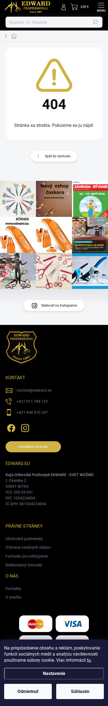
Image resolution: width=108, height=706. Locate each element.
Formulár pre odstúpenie (27, 556)
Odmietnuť (27, 691)
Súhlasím (80, 691)
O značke (13, 597)
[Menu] (101, 7)
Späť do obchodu (58, 156)
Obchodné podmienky (24, 538)
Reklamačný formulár (24, 565)
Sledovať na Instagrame (59, 305)
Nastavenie (54, 673)
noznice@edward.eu (34, 390)
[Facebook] (10, 427)
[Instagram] (24, 427)
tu (89, 660)
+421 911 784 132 (32, 401)
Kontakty (13, 588)
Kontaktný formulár (33, 447)
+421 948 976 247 (32, 412)
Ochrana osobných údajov (28, 547)
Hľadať (95, 22)
